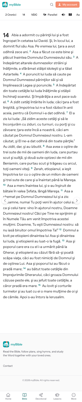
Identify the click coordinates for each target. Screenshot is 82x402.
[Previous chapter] (5, 200)
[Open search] (52, 5)
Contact (8, 366)
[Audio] (63, 15)
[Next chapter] (76, 200)
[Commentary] (70, 15)
